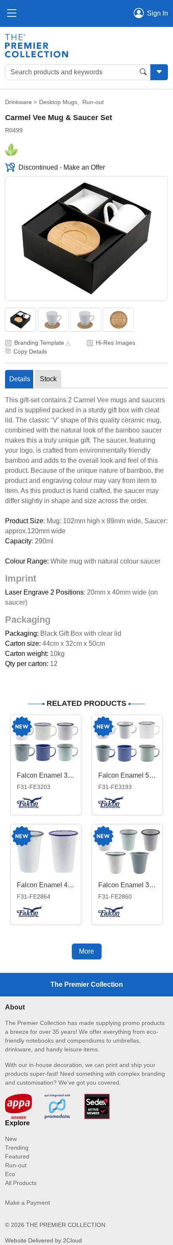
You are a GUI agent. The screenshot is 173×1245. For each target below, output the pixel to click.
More (86, 951)
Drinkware (18, 102)
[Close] (11, 13)
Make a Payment (27, 1202)
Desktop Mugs (58, 102)
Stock (48, 379)
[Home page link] (36, 45)
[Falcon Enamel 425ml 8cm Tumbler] (45, 851)
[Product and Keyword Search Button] (143, 72)
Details (19, 379)
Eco (10, 1174)
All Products (21, 1182)
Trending (17, 1147)
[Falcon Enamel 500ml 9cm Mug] (127, 742)
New (11, 1138)
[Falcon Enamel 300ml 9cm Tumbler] (127, 851)
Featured (17, 1156)
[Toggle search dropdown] (159, 72)
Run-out (93, 102)
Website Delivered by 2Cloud (43, 1240)
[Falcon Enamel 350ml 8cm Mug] (45, 742)
